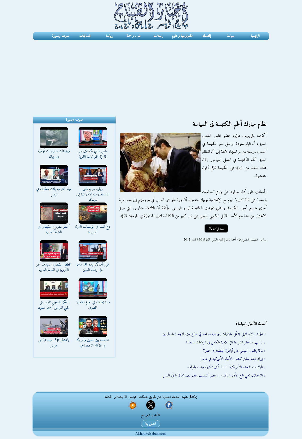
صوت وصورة (60, 36)
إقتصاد (206, 36)
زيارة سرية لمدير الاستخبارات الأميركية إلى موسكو (92, 194)
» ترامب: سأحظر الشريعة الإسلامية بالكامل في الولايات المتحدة (225, 342)
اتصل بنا (150, 423)
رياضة (109, 36)
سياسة (231, 36)
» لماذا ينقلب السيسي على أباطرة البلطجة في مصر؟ (234, 350)
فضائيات (85, 36)
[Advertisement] (151, 75)
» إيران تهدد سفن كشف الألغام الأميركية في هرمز (233, 359)
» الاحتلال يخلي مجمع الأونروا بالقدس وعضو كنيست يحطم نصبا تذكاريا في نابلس (214, 375)
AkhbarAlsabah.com (150, 434)
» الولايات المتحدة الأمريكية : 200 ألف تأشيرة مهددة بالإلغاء (226, 367)
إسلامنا (158, 36)
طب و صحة (134, 36)
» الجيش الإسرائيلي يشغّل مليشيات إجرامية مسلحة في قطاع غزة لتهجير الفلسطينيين (214, 334)
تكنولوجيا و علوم (182, 36)
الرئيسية (255, 36)
